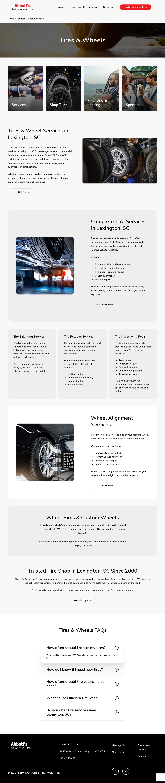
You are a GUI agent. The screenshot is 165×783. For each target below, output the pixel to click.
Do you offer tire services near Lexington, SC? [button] (71, 712)
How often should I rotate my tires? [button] (75, 647)
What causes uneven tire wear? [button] (72, 698)
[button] (21, 192)
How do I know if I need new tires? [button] (74, 669)
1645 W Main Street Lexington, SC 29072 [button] (82, 751)
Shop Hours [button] (118, 752)
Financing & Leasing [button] (144, 747)
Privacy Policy (53, 772)
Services (20, 18)
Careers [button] (142, 756)
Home (11, 18)
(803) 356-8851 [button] (68, 758)
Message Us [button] (118, 745)
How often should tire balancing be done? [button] (75, 683)
